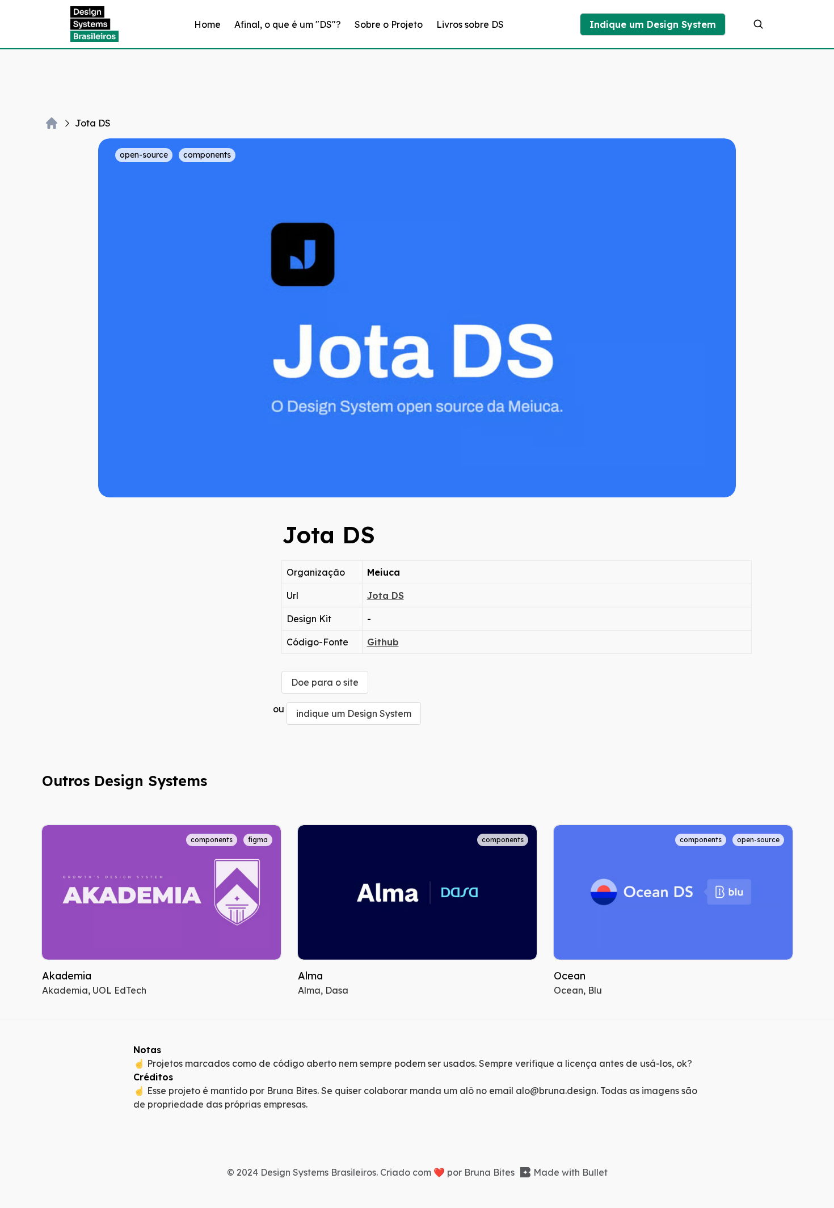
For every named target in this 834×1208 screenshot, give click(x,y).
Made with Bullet (570, 1172)
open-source (144, 155)
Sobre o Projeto (389, 24)
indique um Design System (353, 713)
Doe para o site (325, 682)
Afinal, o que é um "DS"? (287, 24)
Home (207, 24)
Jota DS (385, 595)
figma (258, 839)
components (207, 155)
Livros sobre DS (470, 24)
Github (383, 642)
